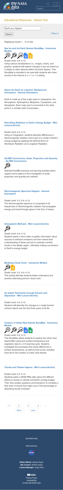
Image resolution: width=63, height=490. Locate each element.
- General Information (25, 91)
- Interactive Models (30, 49)
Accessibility (31, 480)
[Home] (15, 5)
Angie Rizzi (39, 467)
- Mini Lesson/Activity (30, 124)
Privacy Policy (31, 477)
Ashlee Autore (37, 464)
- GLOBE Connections (30, 159)
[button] (55, 33)
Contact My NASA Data (31, 482)
